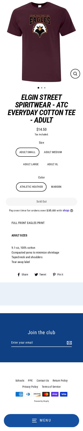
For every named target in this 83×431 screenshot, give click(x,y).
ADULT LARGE (31, 164)
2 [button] (42, 88)
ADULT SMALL (27, 152)
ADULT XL (52, 164)
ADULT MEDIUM (53, 152)
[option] (41, 41)
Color (41, 177)
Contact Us (43, 380)
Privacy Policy (30, 386)
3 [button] (45, 88)
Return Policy (60, 380)
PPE (30, 380)
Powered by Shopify (41, 401)
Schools (19, 380)
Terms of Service (51, 386)
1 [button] (39, 88)
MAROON (56, 186)
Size (41, 142)
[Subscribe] (69, 343)
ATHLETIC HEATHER (31, 186)
